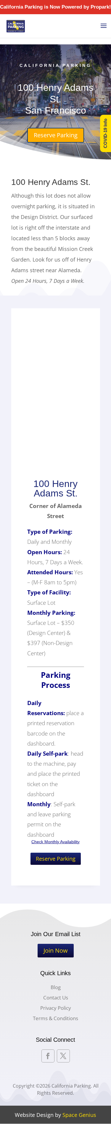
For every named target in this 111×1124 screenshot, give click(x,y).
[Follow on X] (63, 1055)
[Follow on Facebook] (47, 1055)
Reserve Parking (56, 135)
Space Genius (79, 1114)
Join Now (56, 950)
